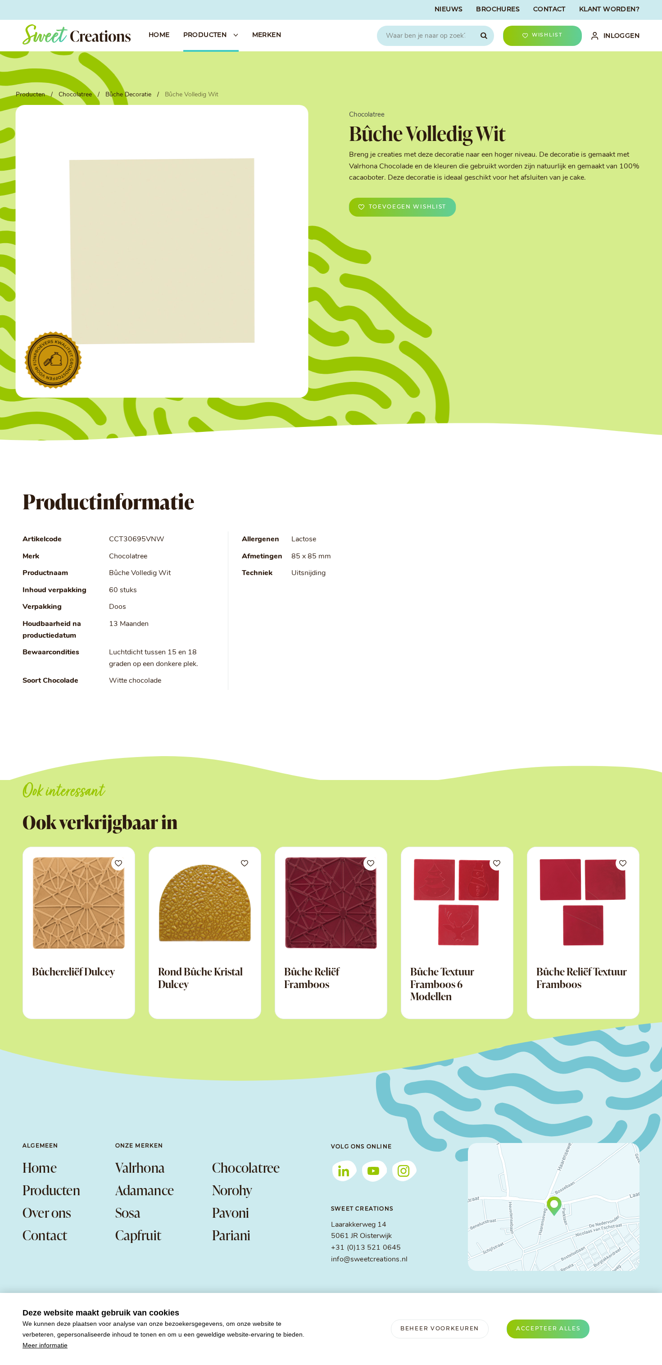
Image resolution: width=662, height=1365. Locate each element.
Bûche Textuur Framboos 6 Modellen (442, 983)
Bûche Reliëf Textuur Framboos (581, 977)
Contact (45, 1234)
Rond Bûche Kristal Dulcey (200, 977)
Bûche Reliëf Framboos (311, 977)
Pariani (231, 1234)
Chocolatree (246, 1167)
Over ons (47, 1212)
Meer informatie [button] (45, 1345)
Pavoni (230, 1212)
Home (40, 1167)
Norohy (232, 1189)
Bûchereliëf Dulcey (73, 971)
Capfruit (138, 1234)
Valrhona (140, 1167)
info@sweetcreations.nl (369, 1259)
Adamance (144, 1189)
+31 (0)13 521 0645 (366, 1248)
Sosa (128, 1212)
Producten (51, 1189)
